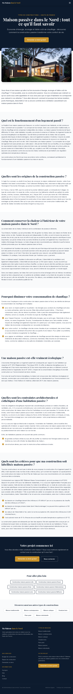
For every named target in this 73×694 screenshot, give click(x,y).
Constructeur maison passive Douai (49, 582)
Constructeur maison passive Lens (22, 592)
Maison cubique (49, 610)
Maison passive (42, 645)
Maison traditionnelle (12, 610)
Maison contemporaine (31, 610)
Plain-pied (28, 615)
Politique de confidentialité (64, 687)
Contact (4, 678)
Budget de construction (9, 656)
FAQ (3, 673)
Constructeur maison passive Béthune (50, 592)
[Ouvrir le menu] (70, 3)
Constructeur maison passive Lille (22, 582)
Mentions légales (50, 687)
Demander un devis (8, 662)
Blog (3, 676)
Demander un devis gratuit (36, 40)
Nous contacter (49, 559)
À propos (5, 670)
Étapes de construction (9, 659)
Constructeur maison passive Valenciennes (49, 587)
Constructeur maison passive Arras (20, 587)
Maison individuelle (42, 615)
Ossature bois (63, 610)
